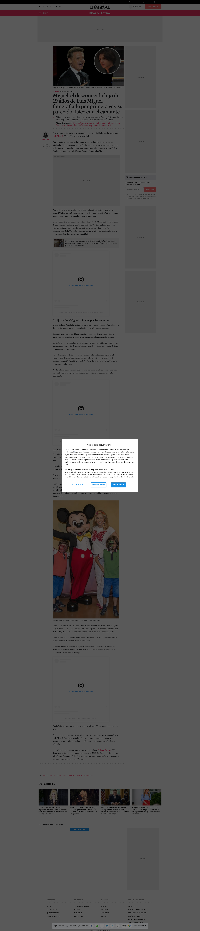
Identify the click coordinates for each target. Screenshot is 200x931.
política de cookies (117, 462)
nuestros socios (95, 449)
